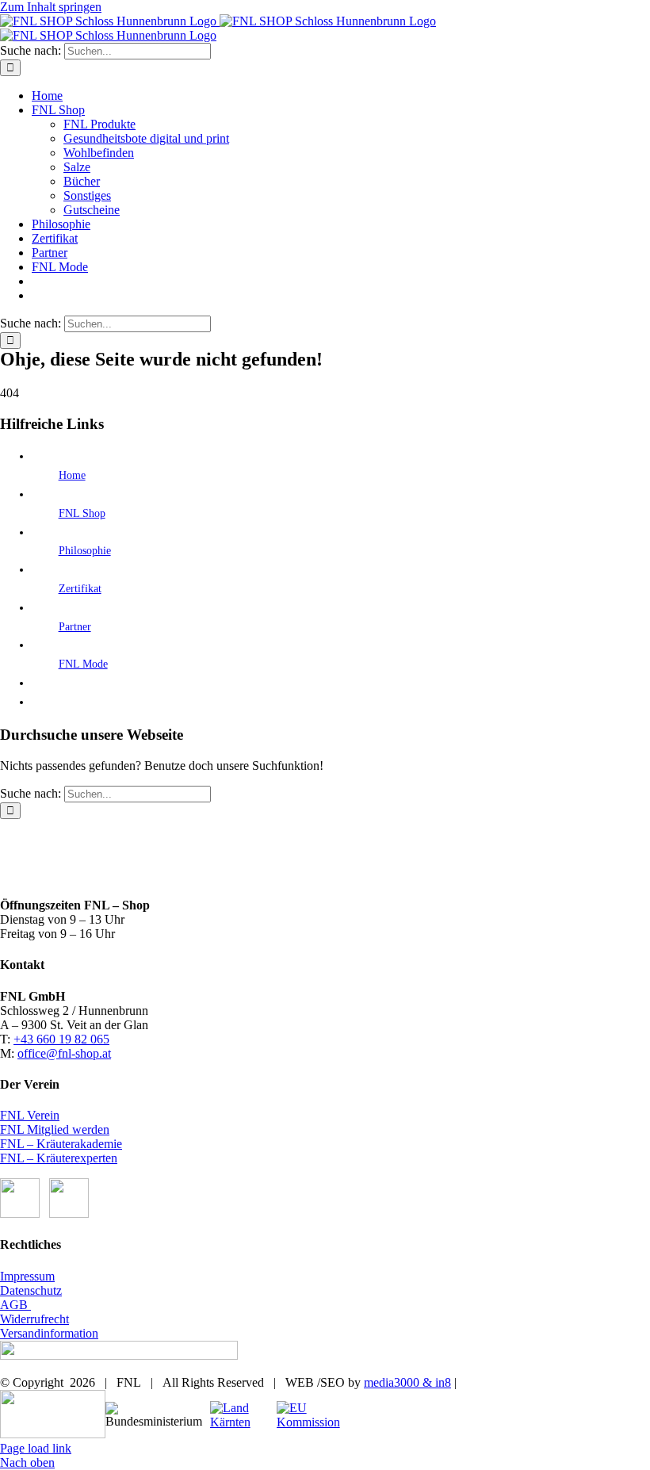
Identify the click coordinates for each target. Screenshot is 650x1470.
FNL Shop (82, 513)
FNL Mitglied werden (54, 1129)
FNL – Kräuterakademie (61, 1143)
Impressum (27, 1276)
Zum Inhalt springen (50, 6)
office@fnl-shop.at (64, 1053)
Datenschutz (31, 1290)
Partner (75, 627)
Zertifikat (80, 589)
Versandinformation (49, 1333)
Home (72, 475)
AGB (15, 1304)
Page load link (35, 1448)
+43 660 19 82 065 (61, 1039)
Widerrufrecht (34, 1319)
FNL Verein (29, 1115)
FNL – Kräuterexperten (58, 1158)
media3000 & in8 (407, 1382)
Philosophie (85, 551)
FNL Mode (83, 664)
